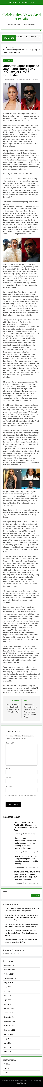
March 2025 (8, 1004)
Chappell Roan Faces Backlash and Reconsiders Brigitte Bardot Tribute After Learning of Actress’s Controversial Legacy (25, 843)
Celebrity (8, 61)
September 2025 (10, 978)
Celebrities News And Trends (21, 16)
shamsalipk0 (9, 79)
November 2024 (9, 1021)
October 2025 (9, 974)
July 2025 (7, 987)
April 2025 (7, 1000)
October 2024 (9, 1026)
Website (9, 786)
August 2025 (8, 982)
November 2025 (9, 969)
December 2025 (9, 965)
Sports (6, 1068)
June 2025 (7, 991)
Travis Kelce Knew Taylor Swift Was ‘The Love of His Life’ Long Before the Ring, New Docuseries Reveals (19, 2)
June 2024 (7, 1043)
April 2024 (7, 1051)
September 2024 (10, 1030)
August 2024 (8, 1034)
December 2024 (9, 1017)
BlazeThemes (21, 1083)
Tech (6, 1072)
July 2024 (7, 1039)
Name (8, 769)
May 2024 (7, 1047)
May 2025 (7, 995)
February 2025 (9, 1008)
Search (6, 891)
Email (8, 778)
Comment (10, 743)
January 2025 (9, 1013)
